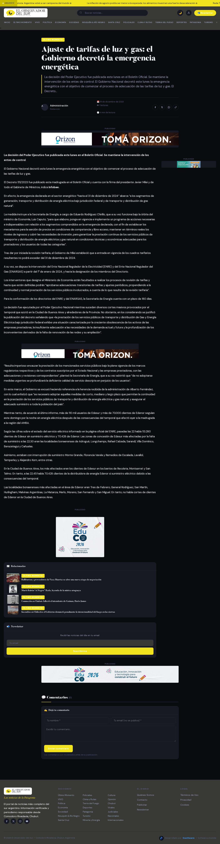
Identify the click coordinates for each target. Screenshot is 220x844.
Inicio (7, 22)
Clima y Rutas (145, 22)
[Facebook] (6, 821)
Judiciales (113, 811)
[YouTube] (27, 821)
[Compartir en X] (162, 107)
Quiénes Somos (145, 795)
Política (47, 22)
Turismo (208, 22)
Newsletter (143, 809)
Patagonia (195, 22)
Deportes (182, 22)
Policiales (128, 22)
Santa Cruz (114, 22)
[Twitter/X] (13, 821)
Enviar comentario (58, 748)
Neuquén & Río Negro (93, 22)
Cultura (111, 795)
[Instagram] (20, 821)
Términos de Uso (189, 795)
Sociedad (74, 22)
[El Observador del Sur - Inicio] (26, 12)
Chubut (111, 803)
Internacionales (116, 820)
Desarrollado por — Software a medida (190, 838)
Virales (111, 807)
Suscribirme (80, 651)
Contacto (142, 799)
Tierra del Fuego (164, 22)
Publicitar (142, 804)
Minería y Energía (91, 820)
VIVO (37, 22)
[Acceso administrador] (189, 13)
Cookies (184, 804)
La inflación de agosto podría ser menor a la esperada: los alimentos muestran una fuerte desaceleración (137, 3)
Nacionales (113, 816)
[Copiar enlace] (176, 107)
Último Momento (22, 22)
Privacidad (185, 799)
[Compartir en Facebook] (155, 107)
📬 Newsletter (205, 13)
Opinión (112, 799)
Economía (60, 22)
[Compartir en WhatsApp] (169, 107)
